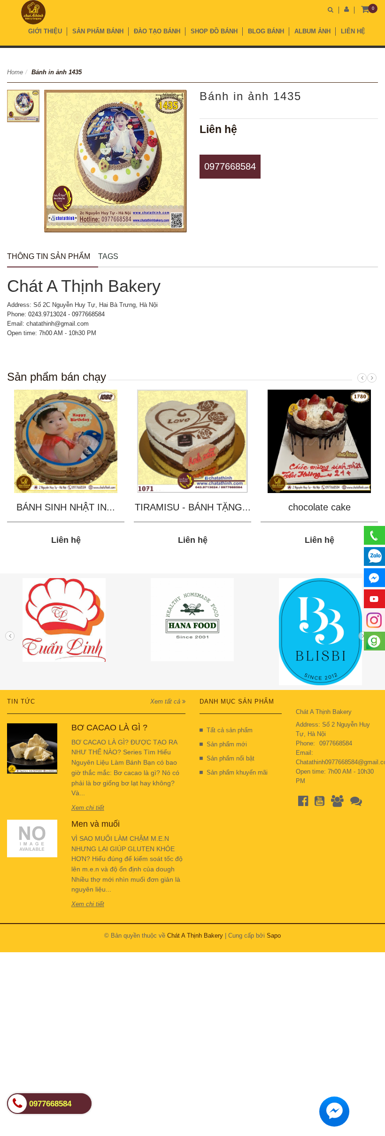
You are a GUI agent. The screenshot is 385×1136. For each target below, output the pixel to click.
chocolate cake (319, 507)
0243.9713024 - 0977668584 (66, 314)
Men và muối (95, 824)
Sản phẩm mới (227, 744)
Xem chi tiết (87, 807)
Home (15, 72)
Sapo (274, 935)
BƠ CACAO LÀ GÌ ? (109, 727)
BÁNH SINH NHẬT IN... (65, 507)
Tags (108, 256)
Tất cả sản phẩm (230, 730)
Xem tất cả (166, 701)
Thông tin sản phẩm (48, 256)
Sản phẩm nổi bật (230, 758)
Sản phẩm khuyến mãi (237, 772)
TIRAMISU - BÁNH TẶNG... (193, 507)
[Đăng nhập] (346, 9)
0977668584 (230, 166)
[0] (365, 10)
